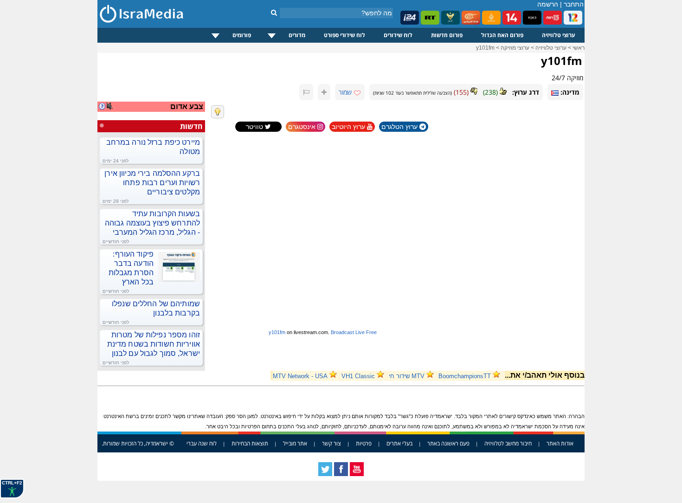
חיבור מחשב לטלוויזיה (508, 443)
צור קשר (331, 443)
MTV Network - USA (300, 376)
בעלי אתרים (399, 443)
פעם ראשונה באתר (448, 443)
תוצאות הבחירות (250, 443)
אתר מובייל (295, 443)
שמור (345, 92)
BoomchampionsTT (464, 376)
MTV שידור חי (407, 376)
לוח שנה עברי (202, 443)
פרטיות (364, 443)
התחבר (574, 4)
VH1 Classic (358, 376)
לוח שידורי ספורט (344, 35)
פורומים (241, 35)
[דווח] (306, 92)
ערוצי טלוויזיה (558, 35)
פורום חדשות (447, 35)
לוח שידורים (398, 35)
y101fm (277, 332)
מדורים (297, 35)
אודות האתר (560, 443)
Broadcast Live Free (354, 332)
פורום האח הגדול (502, 35)
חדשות (191, 126)
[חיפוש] (274, 12)
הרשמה (547, 4)
